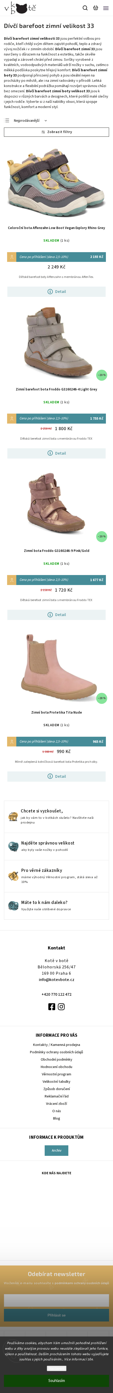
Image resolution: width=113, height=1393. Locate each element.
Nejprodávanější (26, 120)
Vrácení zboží (56, 1103)
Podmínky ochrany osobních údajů (56, 1052)
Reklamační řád (57, 1096)
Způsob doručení (56, 1089)
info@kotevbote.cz (56, 980)
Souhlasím (56, 1381)
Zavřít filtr (56, 132)
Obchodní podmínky (56, 1059)
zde (90, 1359)
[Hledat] (85, 8)
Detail (60, 291)
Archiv (56, 1150)
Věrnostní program (56, 1074)
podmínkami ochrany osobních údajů (82, 1283)
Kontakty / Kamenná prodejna (56, 1045)
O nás (56, 1111)
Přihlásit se (57, 1315)
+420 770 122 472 (56, 994)
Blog (56, 1118)
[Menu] (106, 8)
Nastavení (56, 1368)
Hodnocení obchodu (56, 1067)
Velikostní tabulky (56, 1081)
